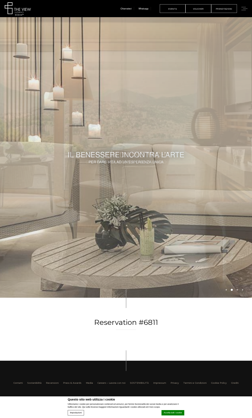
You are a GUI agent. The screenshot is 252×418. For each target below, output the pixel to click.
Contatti (18, 382)
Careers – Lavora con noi (111, 382)
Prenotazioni (224, 8)
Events (172, 8)
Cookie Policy (219, 382)
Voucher (198, 8)
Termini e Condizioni (195, 382)
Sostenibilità (34, 382)
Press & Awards (72, 382)
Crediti (235, 382)
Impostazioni (76, 412)
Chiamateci (126, 8)
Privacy (175, 382)
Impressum (159, 382)
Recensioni (52, 382)
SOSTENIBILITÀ (139, 382)
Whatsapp (143, 8)
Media (89, 382)
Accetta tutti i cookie (173, 412)
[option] (126, 157)
